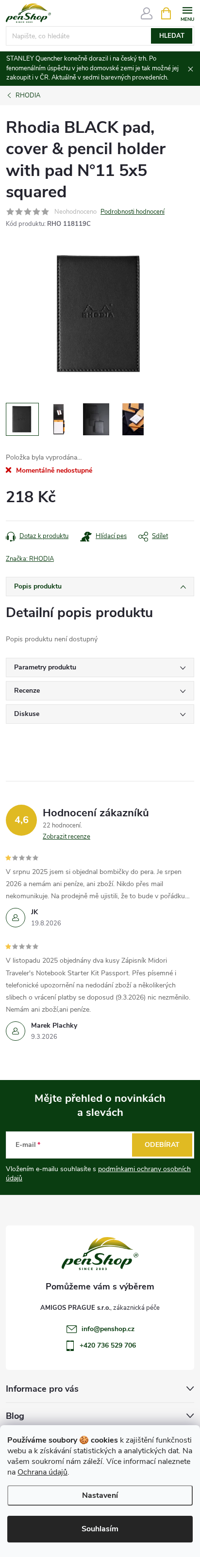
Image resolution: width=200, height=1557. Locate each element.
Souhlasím (100, 1529)
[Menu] (187, 13)
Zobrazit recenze (66, 836)
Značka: (30, 559)
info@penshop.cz (108, 1329)
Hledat (171, 36)
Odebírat (162, 1144)
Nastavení (100, 1495)
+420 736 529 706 (108, 1345)
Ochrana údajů (42, 1472)
